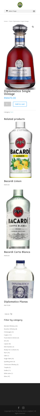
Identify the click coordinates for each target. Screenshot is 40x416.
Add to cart (20, 104)
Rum (11, 21)
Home (5, 21)
